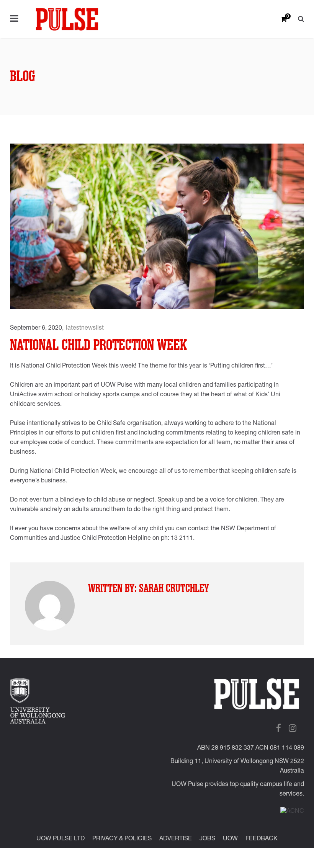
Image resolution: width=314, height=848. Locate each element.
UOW (230, 839)
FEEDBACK (261, 839)
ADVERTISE (175, 839)
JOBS (207, 839)
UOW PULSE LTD (60, 839)
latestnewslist (85, 328)
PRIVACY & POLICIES (122, 839)
